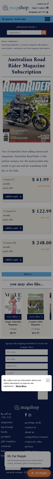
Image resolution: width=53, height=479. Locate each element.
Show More (21, 386)
